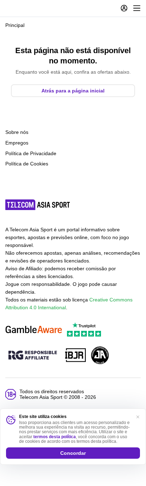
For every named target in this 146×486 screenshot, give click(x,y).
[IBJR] (75, 356)
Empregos (16, 143)
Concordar (73, 453)
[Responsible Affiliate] (32, 355)
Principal (14, 25)
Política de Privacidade (30, 153)
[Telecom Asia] (38, 204)
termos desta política (54, 436)
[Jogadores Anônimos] (100, 355)
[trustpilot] (84, 330)
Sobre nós (16, 132)
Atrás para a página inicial (73, 91)
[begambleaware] (33, 330)
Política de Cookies (26, 163)
